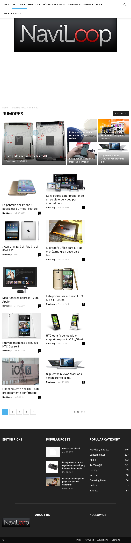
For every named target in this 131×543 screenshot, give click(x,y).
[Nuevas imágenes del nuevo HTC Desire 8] (21, 326)
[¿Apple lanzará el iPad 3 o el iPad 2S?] (21, 231)
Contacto (116, 539)
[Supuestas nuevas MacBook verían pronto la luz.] (113, 147)
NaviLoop (10, 161)
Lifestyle (33, 4)
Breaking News (19, 107)
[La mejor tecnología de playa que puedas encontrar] (53, 481)
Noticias (18, 4)
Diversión (73, 4)
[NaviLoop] (65, 35)
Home (5, 107)
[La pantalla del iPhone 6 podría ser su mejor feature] (21, 187)
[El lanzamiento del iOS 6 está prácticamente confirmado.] (21, 371)
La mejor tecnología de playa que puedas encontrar (73, 481)
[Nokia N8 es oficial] (53, 452)
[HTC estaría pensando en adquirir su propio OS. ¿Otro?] (65, 322)
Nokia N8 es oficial (71, 448)
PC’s (98, 4)
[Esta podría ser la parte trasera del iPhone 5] (82, 150)
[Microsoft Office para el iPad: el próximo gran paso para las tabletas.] (65, 232)
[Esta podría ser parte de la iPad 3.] (34, 141)
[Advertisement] (65, 77)
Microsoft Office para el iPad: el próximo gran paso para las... (64, 251)
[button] (124, 4)
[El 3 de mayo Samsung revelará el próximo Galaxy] (82, 135)
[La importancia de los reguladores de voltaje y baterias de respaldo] (53, 467)
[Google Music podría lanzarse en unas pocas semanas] (113, 128)
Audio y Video (11, 13)
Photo (87, 4)
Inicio (7, 4)
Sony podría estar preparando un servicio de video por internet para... (65, 199)
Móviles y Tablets (52, 4)
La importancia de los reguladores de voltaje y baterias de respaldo (73, 465)
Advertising (102, 539)
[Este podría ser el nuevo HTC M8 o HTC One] (65, 279)
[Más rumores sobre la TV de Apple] (21, 280)
